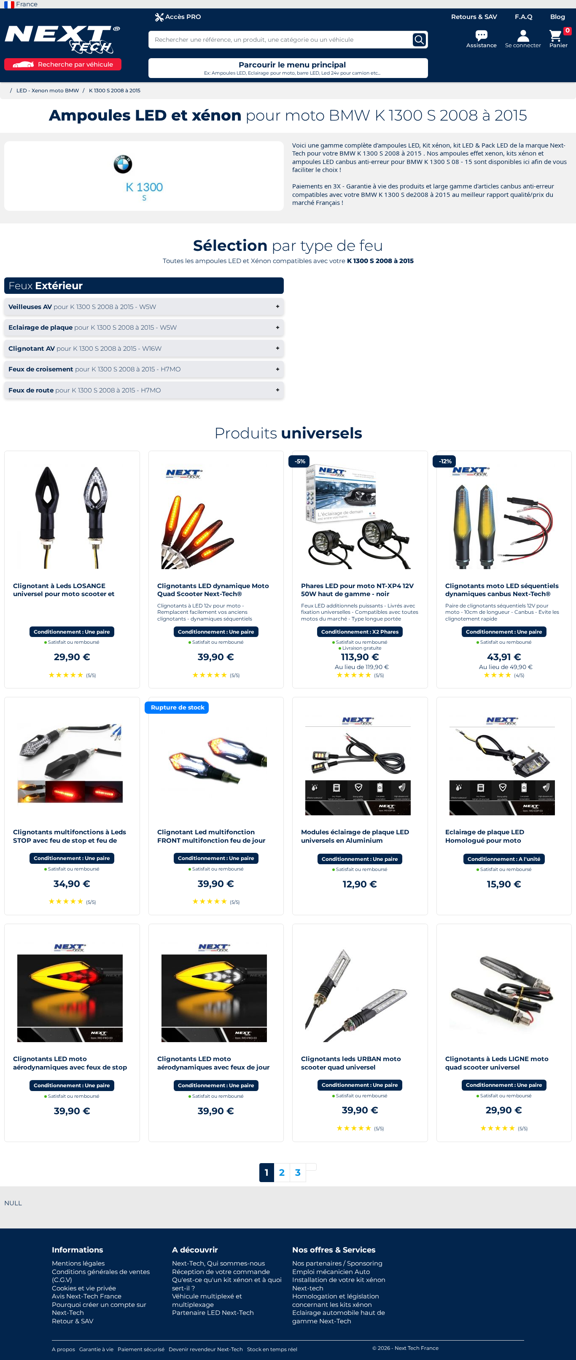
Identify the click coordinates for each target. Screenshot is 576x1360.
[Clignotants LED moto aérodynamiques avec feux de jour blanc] (214, 989)
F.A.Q (524, 17)
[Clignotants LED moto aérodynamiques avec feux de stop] (70, 989)
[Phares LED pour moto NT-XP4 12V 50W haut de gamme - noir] (358, 516)
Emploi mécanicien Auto (331, 1272)
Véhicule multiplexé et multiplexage (207, 1300)
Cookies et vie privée (84, 1288)
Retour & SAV (72, 1321)
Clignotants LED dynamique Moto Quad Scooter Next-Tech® (213, 590)
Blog (557, 17)
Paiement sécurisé (141, 1349)
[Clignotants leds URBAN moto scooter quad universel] (358, 989)
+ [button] (144, 306)
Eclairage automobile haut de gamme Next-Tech (338, 1317)
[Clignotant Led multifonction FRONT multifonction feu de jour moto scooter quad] (214, 762)
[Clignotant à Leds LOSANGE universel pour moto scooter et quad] (70, 516)
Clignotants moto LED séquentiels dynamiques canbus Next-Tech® (502, 590)
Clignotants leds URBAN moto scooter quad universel (351, 1063)
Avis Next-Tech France (86, 1296)
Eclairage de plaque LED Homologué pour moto (484, 836)
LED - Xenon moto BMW (47, 90)
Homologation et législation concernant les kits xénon (335, 1300)
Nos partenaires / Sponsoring (337, 1263)
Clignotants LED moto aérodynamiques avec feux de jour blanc (213, 1067)
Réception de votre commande (221, 1272)
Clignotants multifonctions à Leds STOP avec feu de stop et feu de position (69, 840)
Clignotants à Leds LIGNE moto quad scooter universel (497, 1063)
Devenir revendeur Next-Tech (206, 1349)
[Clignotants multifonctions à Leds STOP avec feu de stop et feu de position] (70, 762)
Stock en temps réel (272, 1349)
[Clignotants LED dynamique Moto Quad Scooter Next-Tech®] (214, 516)
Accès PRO (182, 17)
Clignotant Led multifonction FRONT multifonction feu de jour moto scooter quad (211, 840)
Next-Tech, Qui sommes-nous (218, 1263)
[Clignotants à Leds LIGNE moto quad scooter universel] (502, 989)
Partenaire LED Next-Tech (213, 1313)
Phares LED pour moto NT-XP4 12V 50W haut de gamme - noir (357, 590)
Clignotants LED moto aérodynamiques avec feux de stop (70, 1063)
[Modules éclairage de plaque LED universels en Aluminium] (358, 762)
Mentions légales (78, 1263)
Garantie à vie (96, 1349)
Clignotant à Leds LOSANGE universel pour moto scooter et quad (64, 594)
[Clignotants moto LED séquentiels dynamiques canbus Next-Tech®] (502, 516)
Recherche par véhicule (75, 64)
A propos (63, 1349)
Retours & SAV (474, 17)
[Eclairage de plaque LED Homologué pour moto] (502, 762)
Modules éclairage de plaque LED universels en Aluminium (355, 836)
